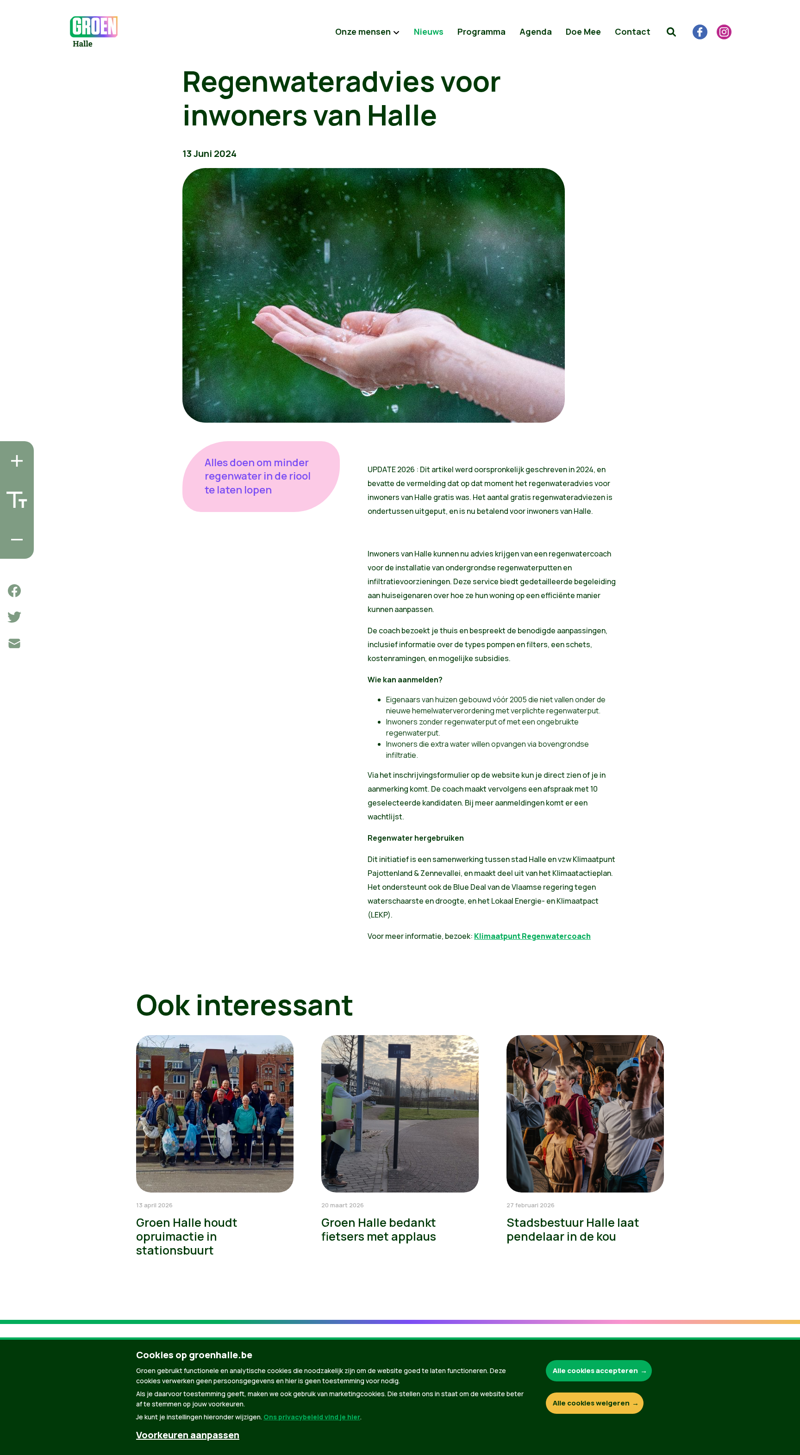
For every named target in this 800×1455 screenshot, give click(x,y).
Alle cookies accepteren (595, 1370)
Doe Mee (583, 31)
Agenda (535, 31)
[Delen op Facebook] (14, 590)
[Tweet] (14, 617)
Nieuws (429, 31)
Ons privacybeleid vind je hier (311, 1416)
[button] (671, 32)
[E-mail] (14, 643)
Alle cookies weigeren (591, 1403)
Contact (632, 31)
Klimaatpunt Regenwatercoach (532, 936)
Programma (481, 31)
